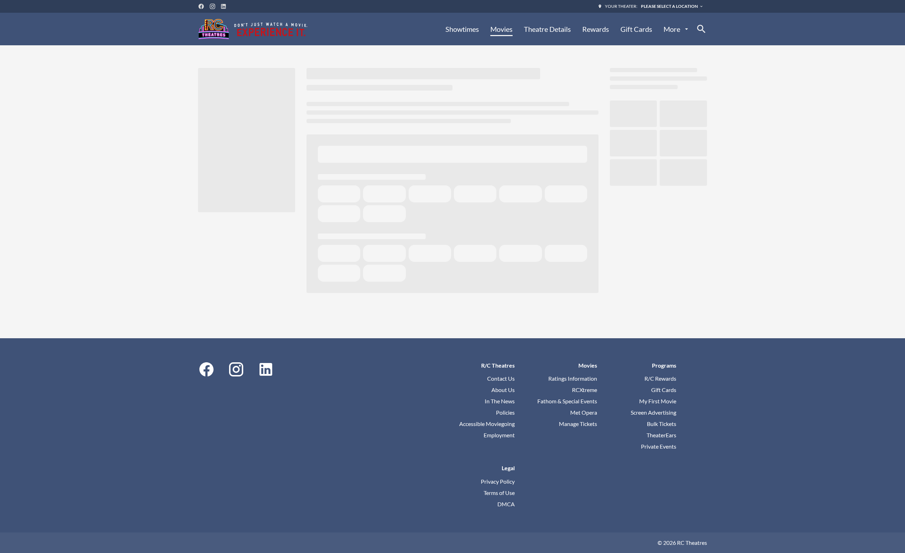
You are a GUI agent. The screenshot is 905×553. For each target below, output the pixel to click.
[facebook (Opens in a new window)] (201, 6)
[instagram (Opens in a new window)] (212, 6)
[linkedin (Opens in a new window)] (223, 6)
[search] (701, 29)
